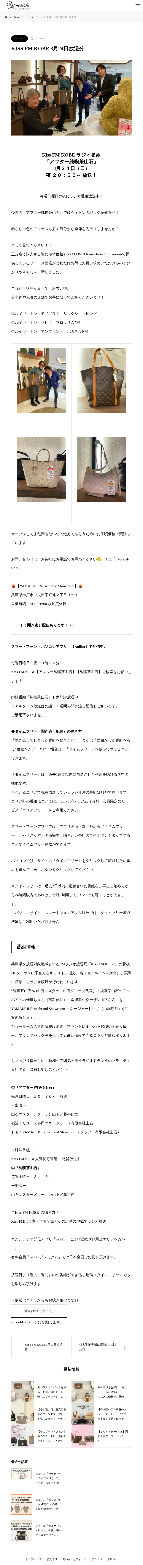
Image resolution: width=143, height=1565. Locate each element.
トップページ (33, 1559)
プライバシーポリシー (105, 1559)
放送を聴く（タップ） (39, 1311)
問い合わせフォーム (74, 1559)
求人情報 (52, 1559)
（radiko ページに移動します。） (40, 1322)
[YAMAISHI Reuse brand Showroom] (19, 6)
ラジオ (19, 38)
